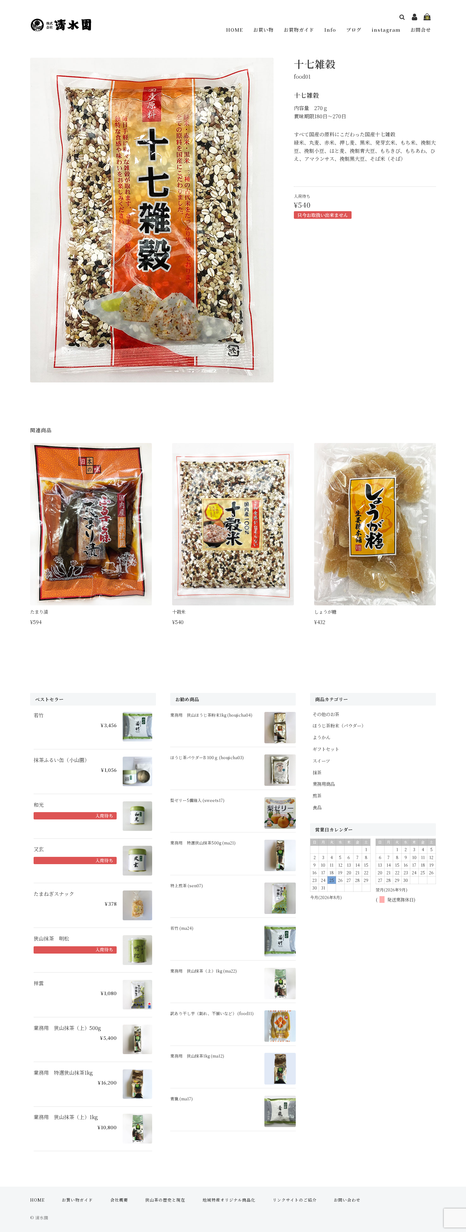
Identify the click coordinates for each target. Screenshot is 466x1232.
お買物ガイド (299, 29)
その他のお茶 (326, 714)
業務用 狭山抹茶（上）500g (67, 1028)
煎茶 (317, 795)
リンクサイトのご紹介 (295, 1200)
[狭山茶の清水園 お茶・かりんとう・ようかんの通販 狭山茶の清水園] (61, 27)
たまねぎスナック (54, 893)
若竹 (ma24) (181, 928)
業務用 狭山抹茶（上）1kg (66, 1117)
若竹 (39, 715)
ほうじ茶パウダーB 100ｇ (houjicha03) (207, 757)
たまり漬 (39, 611)
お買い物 (263, 29)
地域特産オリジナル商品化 (229, 1200)
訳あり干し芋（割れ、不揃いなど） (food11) (212, 1013)
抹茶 (317, 772)
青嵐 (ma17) (181, 1099)
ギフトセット (326, 749)
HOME (234, 29)
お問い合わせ (347, 1200)
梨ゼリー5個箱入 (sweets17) (197, 800)
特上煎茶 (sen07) (186, 886)
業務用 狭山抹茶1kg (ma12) (197, 1056)
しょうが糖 (325, 611)
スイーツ (321, 760)
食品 (317, 807)
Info (330, 29)
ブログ (353, 29)
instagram (386, 29)
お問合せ (421, 29)
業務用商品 (324, 783)
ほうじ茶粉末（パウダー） (339, 725)
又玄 (39, 849)
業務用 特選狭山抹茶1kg (63, 1072)
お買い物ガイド (77, 1200)
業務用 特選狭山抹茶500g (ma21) (203, 843)
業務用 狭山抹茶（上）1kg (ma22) (203, 971)
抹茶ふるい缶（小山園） (61, 760)
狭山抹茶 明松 (51, 938)
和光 (39, 804)
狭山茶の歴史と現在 (165, 1200)
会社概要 (119, 1200)
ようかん (321, 737)
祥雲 (39, 983)
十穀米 (178, 611)
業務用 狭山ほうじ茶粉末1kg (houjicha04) (211, 715)
